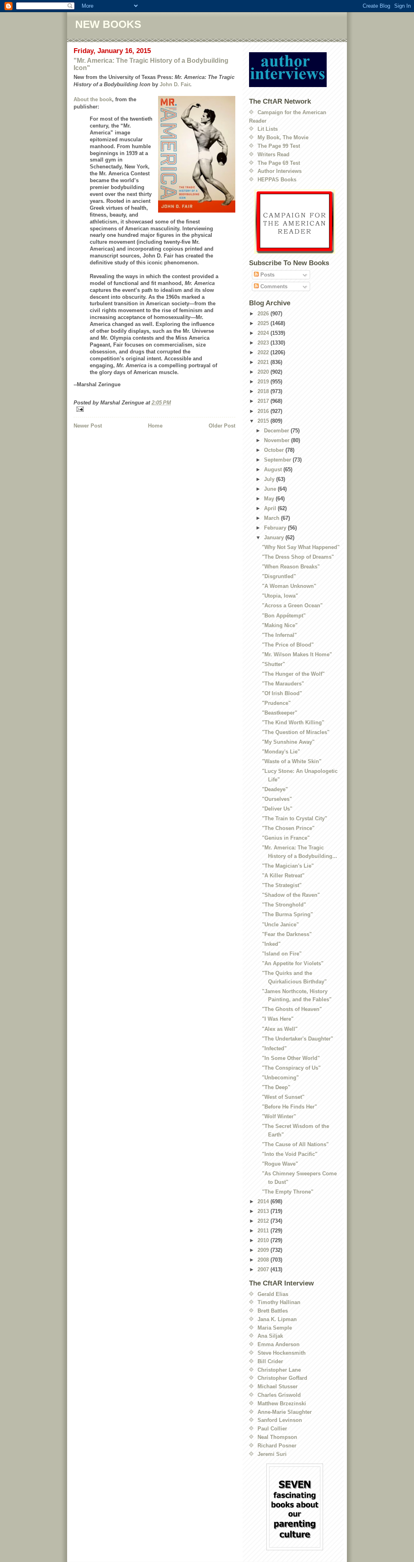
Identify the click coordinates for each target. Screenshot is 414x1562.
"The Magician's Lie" (288, 866)
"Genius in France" (286, 838)
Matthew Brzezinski (282, 1403)
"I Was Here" (278, 1019)
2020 (264, 372)
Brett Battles (273, 1311)
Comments (273, 286)
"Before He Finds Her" (289, 1107)
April (271, 508)
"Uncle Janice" (280, 924)
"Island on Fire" (282, 954)
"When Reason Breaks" (291, 567)
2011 (264, 1231)
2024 (264, 333)
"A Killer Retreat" (283, 876)
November (277, 440)
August (273, 469)
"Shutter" (273, 664)
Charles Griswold (279, 1395)
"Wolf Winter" (279, 1116)
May (270, 499)
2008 (264, 1260)
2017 (264, 401)
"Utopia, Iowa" (280, 596)
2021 (264, 362)
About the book (93, 99)
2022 (264, 352)
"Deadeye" (275, 789)
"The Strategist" (282, 885)
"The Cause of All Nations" (295, 1144)
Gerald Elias (273, 1294)
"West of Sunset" (283, 1097)
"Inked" (271, 944)
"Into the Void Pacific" (289, 1154)
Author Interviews (280, 171)
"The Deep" (276, 1087)
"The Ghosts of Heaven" (292, 1009)
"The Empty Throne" (287, 1192)
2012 (264, 1221)
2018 (264, 391)
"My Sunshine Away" (288, 742)
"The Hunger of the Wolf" (293, 674)
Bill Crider (270, 1361)
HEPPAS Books (277, 180)
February (276, 528)
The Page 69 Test (279, 163)
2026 (264, 314)
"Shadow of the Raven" (291, 895)
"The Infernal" (279, 635)
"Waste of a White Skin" (291, 761)
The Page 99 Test (279, 146)
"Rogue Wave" (280, 1164)
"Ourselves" (277, 799)
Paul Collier (272, 1429)
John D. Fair (175, 84)
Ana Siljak (270, 1336)
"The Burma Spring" (287, 914)
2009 (264, 1250)
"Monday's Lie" (281, 752)
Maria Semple (275, 1328)
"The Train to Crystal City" (294, 818)
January (274, 537)
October (274, 450)
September (278, 460)
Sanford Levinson (280, 1420)
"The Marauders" (283, 684)
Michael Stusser (278, 1386)
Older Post (222, 426)
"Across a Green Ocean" (292, 605)
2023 (264, 343)
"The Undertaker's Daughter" (297, 1039)
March (272, 518)
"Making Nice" (280, 625)
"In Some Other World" (291, 1058)
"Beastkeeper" (279, 713)
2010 (264, 1240)
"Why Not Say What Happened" (301, 547)
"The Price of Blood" (288, 645)
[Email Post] (154, 409)
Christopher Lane (279, 1370)
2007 (264, 1269)
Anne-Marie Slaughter (285, 1412)
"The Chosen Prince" (288, 828)
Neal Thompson (277, 1437)
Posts (267, 275)
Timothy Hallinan (279, 1302)
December (277, 431)
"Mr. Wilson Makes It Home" (297, 654)
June (271, 489)
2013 (264, 1211)
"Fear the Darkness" (287, 934)
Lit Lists (268, 129)
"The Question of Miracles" (296, 732)
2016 (264, 411)
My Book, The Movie (283, 137)
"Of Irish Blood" (282, 693)
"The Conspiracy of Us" (291, 1068)
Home (155, 426)
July (270, 479)
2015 (264, 421)
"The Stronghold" (284, 905)
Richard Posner (277, 1446)
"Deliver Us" (277, 809)
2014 (264, 1201)
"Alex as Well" (280, 1029)
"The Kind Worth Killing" (293, 722)
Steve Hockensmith (282, 1353)
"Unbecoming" (280, 1078)
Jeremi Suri (272, 1454)
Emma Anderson (279, 1344)
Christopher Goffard (282, 1378)
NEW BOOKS (108, 24)
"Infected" (274, 1048)
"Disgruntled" (279, 576)
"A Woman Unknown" (289, 586)
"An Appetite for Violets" (292, 963)
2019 (264, 382)
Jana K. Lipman (277, 1319)
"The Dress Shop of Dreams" (298, 557)
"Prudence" (276, 703)
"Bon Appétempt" (284, 616)
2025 (264, 323)
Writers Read (273, 154)
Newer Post (88, 426)
